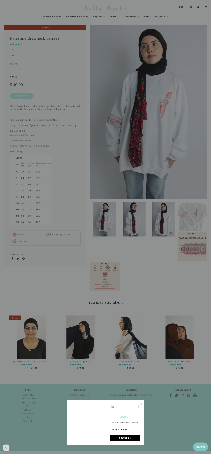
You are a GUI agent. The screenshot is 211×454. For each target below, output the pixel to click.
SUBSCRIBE (125, 437)
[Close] (140, 403)
